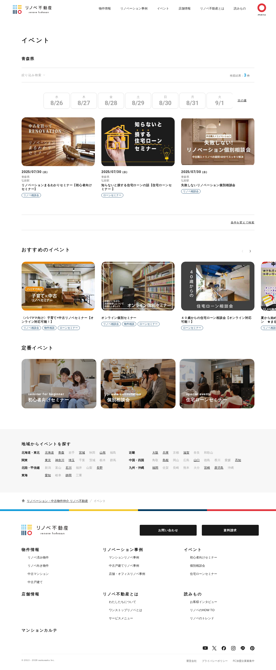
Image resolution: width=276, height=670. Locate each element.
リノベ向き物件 (38, 565)
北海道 (49, 452)
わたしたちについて (122, 601)
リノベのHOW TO (202, 610)
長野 (100, 467)
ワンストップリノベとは (125, 610)
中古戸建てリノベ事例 (124, 565)
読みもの (240, 8)
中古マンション (38, 573)
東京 (48, 460)
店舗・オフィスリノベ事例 (127, 573)
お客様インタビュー (203, 601)
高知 (238, 460)
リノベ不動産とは (212, 8)
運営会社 (191, 660)
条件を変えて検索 (242, 222)
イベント (163, 8)
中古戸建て (35, 581)
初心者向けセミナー (203, 557)
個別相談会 (197, 565)
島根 (166, 460)
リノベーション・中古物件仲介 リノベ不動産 (57, 501)
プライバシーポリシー (215, 660)
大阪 (155, 452)
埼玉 (72, 460)
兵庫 (166, 452)
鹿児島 (218, 467)
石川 (69, 467)
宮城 (82, 452)
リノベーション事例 (133, 8)
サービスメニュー (121, 618)
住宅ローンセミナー (203, 573)
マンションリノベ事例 (124, 557)
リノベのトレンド (202, 618)
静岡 (69, 475)
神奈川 (59, 460)
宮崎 (207, 467)
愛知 (48, 475)
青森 (61, 452)
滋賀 (186, 452)
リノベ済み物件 (38, 557)
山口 (197, 460)
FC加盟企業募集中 (243, 660)
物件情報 (105, 8)
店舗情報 (185, 8)
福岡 (155, 467)
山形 (103, 452)
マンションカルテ (40, 630)
